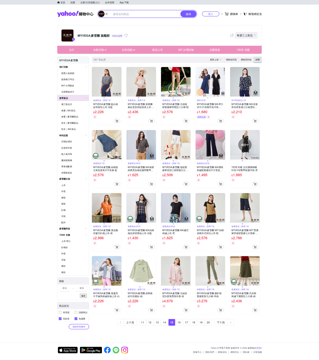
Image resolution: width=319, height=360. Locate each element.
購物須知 (222, 352)
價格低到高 (231, 59)
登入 (210, 14)
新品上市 (157, 50)
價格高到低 (246, 59)
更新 (259, 347)
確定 (83, 295)
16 (179, 322)
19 (201, 322)
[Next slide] (119, 82)
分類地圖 (257, 352)
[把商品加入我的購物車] (117, 121)
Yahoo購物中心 (75, 14)
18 (193, 322)
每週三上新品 (245, 35)
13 (157, 322)
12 (149, 322)
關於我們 (210, 352)
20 (208, 322)
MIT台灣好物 (186, 50)
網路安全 (234, 352)
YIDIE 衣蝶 (243, 50)
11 (142, 322)
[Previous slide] (94, 82)
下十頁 (221, 322)
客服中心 (197, 352)
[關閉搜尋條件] (106, 14)
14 (164, 322)
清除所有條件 (78, 326)
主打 (71, 50)
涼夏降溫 (214, 50)
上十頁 (130, 322)
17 (186, 322)
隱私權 (246, 352)
